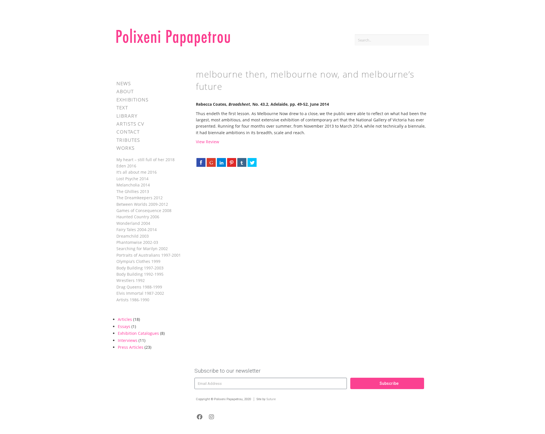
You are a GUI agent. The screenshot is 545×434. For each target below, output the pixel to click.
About (125, 91)
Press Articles (130, 347)
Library (127, 116)
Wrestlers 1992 (130, 280)
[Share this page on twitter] (252, 162)
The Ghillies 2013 (132, 191)
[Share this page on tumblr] (241, 162)
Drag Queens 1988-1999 (139, 287)
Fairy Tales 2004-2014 (136, 229)
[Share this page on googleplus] (211, 162)
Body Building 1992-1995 (140, 274)
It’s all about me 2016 (136, 172)
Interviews (127, 340)
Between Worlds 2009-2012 (142, 204)
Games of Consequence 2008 (143, 210)
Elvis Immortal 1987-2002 (140, 293)
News (123, 83)
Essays (124, 326)
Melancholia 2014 (133, 185)
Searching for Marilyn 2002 (142, 248)
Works (125, 148)
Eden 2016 (126, 166)
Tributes (128, 140)
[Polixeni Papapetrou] (173, 45)
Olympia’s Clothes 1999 (138, 261)
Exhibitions (132, 99)
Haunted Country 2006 (137, 216)
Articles (125, 319)
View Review (207, 141)
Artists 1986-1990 (132, 299)
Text (122, 107)
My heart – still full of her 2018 (145, 159)
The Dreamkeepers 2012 (139, 197)
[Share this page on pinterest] (231, 162)
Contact (128, 131)
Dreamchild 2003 (132, 236)
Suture (271, 399)
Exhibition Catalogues (138, 333)
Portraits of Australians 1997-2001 (148, 255)
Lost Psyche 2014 (132, 178)
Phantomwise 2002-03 (137, 242)
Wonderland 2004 (133, 223)
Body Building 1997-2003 (140, 268)
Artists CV (130, 124)
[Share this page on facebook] (201, 162)
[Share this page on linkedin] (221, 162)
